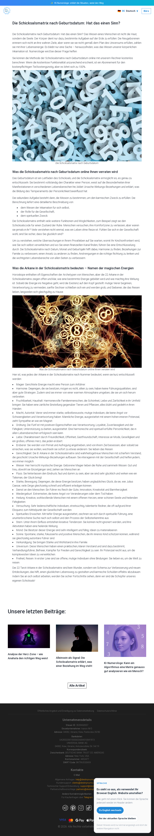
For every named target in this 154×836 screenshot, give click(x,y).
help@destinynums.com (87, 779)
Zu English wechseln (110, 810)
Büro (146, 11)
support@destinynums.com (93, 786)
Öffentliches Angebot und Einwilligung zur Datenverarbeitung (65, 711)
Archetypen (69, 274)
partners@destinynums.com (90, 789)
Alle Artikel (77, 685)
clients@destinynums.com (85, 783)
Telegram (88, 797)
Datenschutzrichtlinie (107, 711)
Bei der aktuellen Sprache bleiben (117, 818)
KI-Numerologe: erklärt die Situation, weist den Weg (79, 3)
